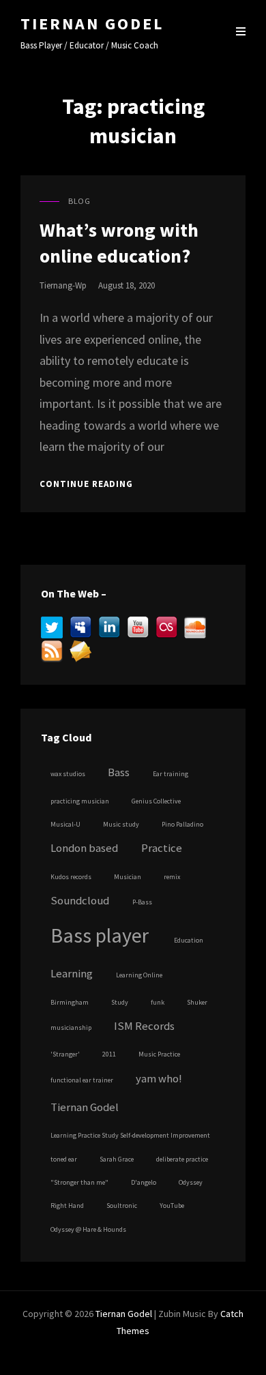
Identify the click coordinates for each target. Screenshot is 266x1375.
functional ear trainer (81, 1080)
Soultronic (121, 1205)
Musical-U (65, 824)
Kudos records (70, 876)
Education (188, 940)
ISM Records (144, 1026)
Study (119, 1002)
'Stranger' (65, 1054)
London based (84, 848)
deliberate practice (182, 1159)
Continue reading (86, 484)
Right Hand (67, 1205)
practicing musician (79, 801)
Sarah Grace (117, 1159)
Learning (71, 973)
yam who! (159, 1078)
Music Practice (159, 1054)
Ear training (170, 773)
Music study (121, 824)
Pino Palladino (182, 824)
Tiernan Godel (92, 23)
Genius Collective (156, 801)
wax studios (67, 773)
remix (172, 876)
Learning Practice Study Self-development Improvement (130, 1135)
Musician (127, 876)
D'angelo (143, 1182)
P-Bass (142, 902)
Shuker (197, 1002)
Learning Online (139, 975)
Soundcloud (79, 900)
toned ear (63, 1159)
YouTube (172, 1205)
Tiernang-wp (63, 285)
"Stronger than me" (79, 1182)
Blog (79, 201)
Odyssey (191, 1182)
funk (157, 1002)
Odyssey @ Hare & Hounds (88, 1229)
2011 (109, 1054)
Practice (161, 848)
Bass (119, 772)
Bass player (99, 935)
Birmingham (69, 1002)
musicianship (70, 1027)
